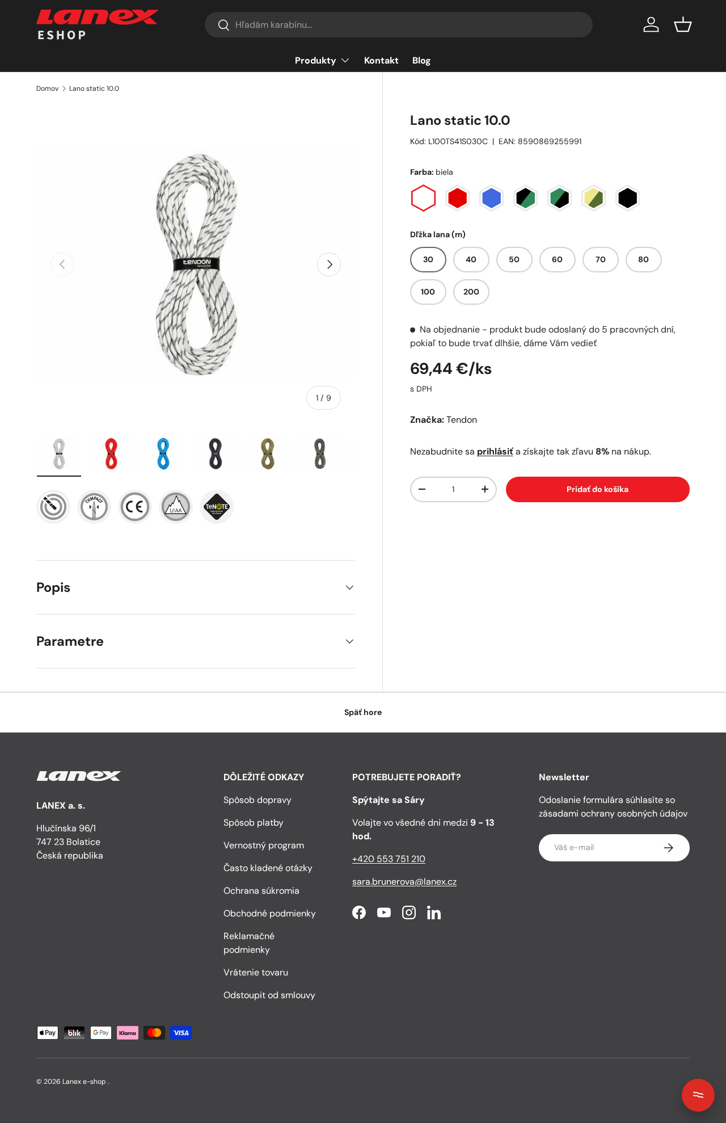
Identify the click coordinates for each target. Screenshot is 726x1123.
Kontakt (381, 60)
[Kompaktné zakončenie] (94, 507)
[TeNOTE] (217, 507)
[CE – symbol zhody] (135, 507)
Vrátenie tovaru (255, 972)
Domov (47, 88)
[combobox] (398, 24)
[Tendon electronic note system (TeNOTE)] (53, 507)
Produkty (315, 60)
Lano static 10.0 (94, 88)
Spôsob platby (253, 822)
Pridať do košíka (597, 489)
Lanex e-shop (84, 1081)
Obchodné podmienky (269, 913)
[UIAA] (176, 507)
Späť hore (363, 712)
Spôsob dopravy (257, 800)
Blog (421, 60)
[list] (195, 264)
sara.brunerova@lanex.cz (404, 882)
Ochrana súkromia (261, 891)
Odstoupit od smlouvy (269, 995)
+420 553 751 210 (388, 859)
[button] (682, 24)
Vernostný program (263, 845)
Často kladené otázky (268, 868)
